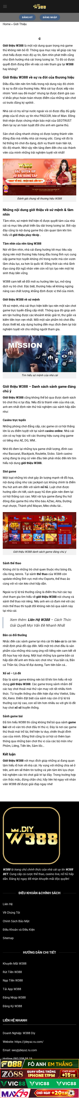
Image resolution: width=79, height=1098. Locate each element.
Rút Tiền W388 (12, 972)
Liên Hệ (7, 904)
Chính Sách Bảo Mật (16, 921)
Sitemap (8, 938)
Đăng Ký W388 (12, 1006)
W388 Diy (29, 1033)
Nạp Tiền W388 (13, 980)
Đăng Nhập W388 (14, 997)
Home (6, 24)
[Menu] (5, 6)
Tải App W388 (12, 989)
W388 (6, 869)
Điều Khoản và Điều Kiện (19, 929)
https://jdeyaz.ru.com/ (29, 1042)
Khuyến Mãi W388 (14, 963)
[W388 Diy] (39, 6)
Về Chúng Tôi (11, 912)
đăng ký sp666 (23, 102)
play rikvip (32, 235)
